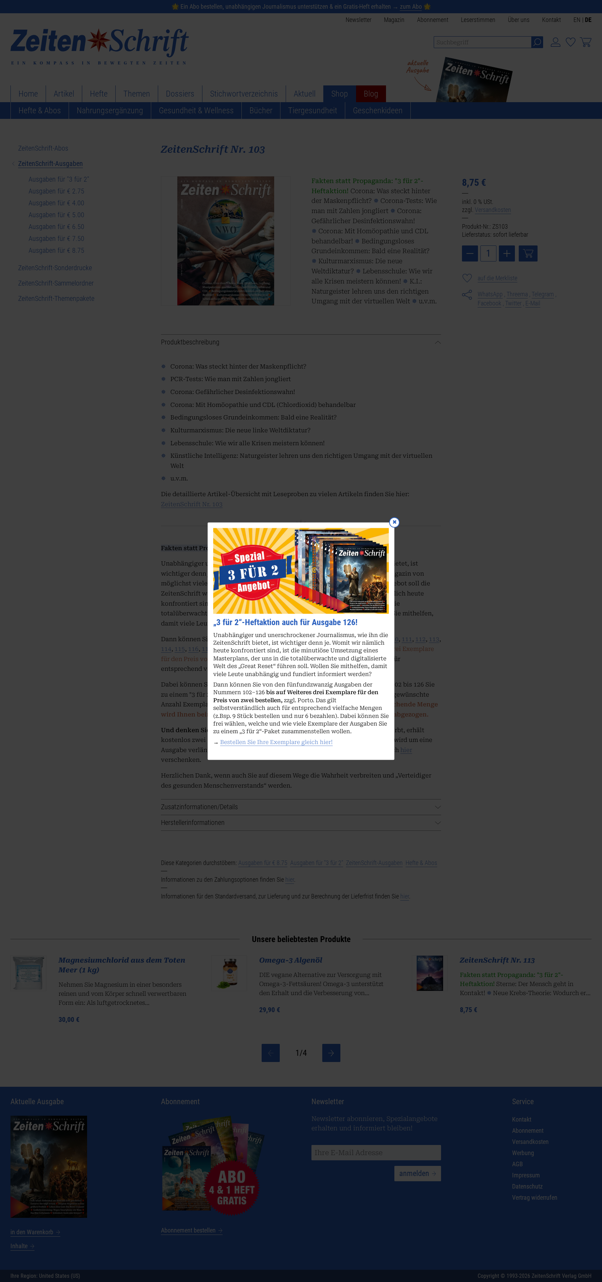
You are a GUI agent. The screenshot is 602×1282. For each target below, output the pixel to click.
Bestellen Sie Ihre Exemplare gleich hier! (276, 742)
